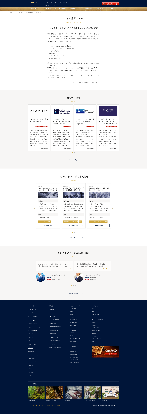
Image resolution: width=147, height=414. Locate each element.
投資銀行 (72, 333)
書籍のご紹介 (53, 323)
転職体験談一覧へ (73, 293)
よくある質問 (31, 372)
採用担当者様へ (53, 330)
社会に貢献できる (95, 311)
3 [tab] (75, 285)
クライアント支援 (74, 359)
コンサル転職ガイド (33, 309)
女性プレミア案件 (95, 327)
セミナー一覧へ (73, 160)
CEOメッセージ (53, 316)
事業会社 (74, 346)
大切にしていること (33, 368)
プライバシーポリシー (55, 340)
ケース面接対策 (32, 312)
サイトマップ (53, 344)
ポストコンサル (41, 221)
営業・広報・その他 (74, 362)
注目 (80, 221)
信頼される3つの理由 (33, 355)
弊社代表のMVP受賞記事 (55, 326)
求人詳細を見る (48, 225)
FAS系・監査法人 (74, 322)
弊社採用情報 (53, 333)
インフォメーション (54, 337)
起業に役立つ (75, 221)
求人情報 (31, 333)
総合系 (71, 314)
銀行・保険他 (73, 341)
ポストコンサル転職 (32, 316)
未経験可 (48, 221)
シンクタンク (73, 317)
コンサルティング (76, 308)
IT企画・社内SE (73, 354)
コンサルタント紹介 (33, 361)
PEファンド (72, 335)
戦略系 (71, 311)
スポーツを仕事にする (96, 338)
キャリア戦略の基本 (33, 323)
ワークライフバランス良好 (97, 319)
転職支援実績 (31, 365)
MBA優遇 (94, 333)
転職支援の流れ (32, 358)
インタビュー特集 (32, 344)
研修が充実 (94, 322)
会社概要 (52, 309)
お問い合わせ (31, 375)
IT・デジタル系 (73, 319)
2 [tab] (74, 152)
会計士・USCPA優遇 (96, 330)
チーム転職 (94, 336)
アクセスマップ (53, 312)
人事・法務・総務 (74, 357)
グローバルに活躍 (95, 314)
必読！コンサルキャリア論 (34, 327)
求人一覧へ (73, 238)
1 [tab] (72, 152)
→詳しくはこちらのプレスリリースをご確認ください (85, 82)
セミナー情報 (31, 337)
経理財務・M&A (73, 351)
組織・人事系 (73, 325)
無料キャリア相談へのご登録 (55, 347)
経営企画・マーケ (74, 349)
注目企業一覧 (31, 340)
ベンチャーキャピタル (75, 338)
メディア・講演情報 (54, 319)
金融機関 (74, 330)
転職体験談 (30, 348)
